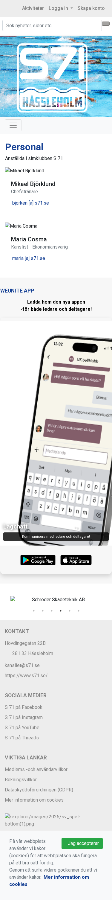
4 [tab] (61, 611)
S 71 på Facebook (23, 707)
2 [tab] (43, 611)
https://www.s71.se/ (26, 675)
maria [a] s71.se (28, 258)
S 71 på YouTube (22, 727)
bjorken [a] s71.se (30, 203)
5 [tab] (70, 611)
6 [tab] (79, 611)
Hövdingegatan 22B (25, 643)
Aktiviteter (33, 8)
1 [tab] (34, 611)
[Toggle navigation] (13, 125)
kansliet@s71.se (22, 665)
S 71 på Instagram (24, 717)
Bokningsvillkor (21, 779)
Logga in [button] (59, 8)
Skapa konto (91, 8)
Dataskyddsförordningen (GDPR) (39, 790)
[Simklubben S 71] (52, 77)
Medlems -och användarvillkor (36, 769)
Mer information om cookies (34, 800)
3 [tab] (52, 611)
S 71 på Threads (22, 738)
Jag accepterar (82, 843)
